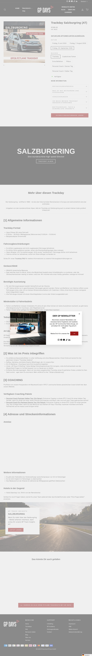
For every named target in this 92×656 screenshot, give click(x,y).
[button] (87, 655)
